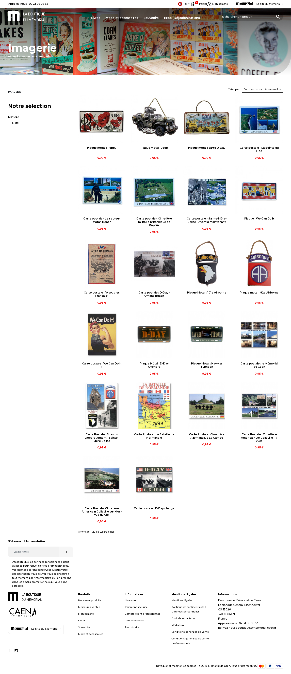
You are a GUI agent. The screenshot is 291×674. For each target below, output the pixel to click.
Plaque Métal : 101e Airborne (206, 292)
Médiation (177, 625)
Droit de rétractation (183, 618)
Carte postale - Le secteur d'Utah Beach (101, 220)
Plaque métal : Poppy (101, 147)
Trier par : (234, 89)
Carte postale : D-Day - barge (154, 508)
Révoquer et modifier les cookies (176, 665)
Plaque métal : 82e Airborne (259, 292)
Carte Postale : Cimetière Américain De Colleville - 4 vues (259, 437)
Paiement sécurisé (136, 607)
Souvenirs (84, 627)
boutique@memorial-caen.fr (256, 627)
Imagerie (15, 91)
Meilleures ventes (89, 607)
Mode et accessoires (90, 634)
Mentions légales (181, 600)
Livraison (130, 600)
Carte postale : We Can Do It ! (101, 365)
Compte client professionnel (142, 613)
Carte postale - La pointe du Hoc (259, 149)
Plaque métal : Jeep (154, 147)
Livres (82, 620)
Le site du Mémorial (44, 628)
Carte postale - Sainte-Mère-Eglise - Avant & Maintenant (207, 220)
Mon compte (86, 613)
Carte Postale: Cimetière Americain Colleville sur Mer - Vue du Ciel (102, 511)
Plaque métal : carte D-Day (206, 147)
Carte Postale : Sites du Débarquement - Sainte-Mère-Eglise (102, 437)
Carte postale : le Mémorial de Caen (259, 365)
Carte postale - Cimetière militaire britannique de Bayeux (154, 222)
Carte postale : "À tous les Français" (102, 294)
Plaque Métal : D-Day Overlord (154, 365)
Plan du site (132, 627)
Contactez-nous (134, 620)
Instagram (16, 650)
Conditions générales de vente (190, 631)
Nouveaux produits (89, 600)
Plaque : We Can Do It (259, 218)
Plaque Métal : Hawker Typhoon (206, 365)
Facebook (9, 650)
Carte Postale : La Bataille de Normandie (154, 436)
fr (185, 3)
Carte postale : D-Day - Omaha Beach (154, 294)
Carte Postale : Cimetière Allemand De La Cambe (206, 436)
